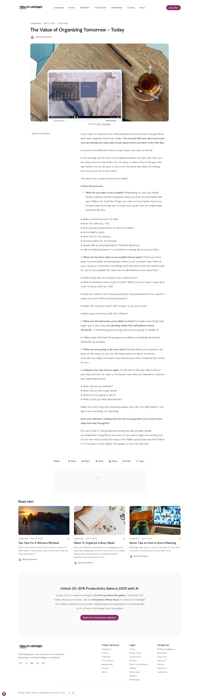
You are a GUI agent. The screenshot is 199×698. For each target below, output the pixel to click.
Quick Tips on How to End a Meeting (152, 543)
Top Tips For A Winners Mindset (38, 543)
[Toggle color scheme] (71, 693)
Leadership (35, 23)
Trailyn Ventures (32, 692)
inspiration (162, 668)
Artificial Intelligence (166, 649)
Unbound (161, 660)
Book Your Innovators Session (99, 617)
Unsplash (106, 124)
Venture (160, 664)
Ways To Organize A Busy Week (94, 543)
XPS (99, 124)
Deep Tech (162, 657)
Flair (63, 692)
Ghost (56, 692)
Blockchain (162, 653)
